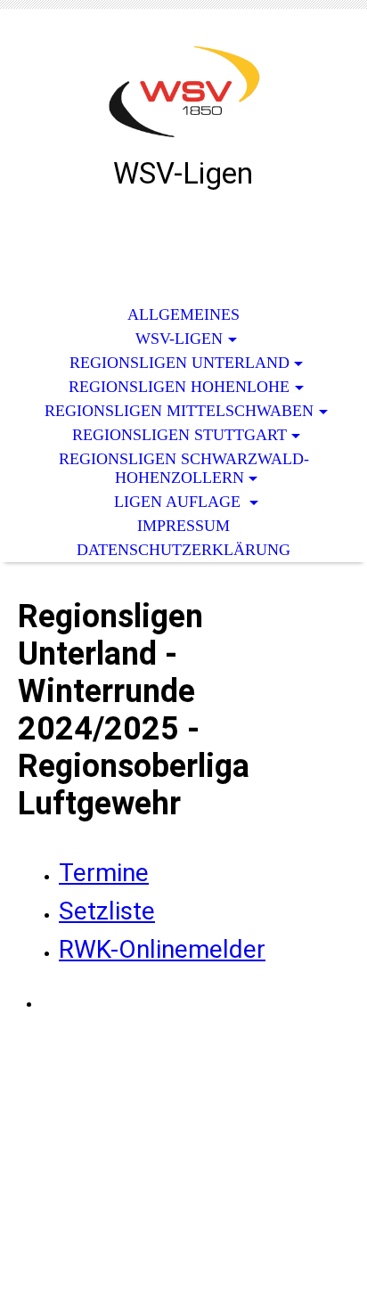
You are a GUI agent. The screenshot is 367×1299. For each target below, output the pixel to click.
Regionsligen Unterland (179, 363)
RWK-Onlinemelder (162, 949)
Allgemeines (183, 314)
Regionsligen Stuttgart (179, 435)
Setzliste (107, 911)
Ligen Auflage (179, 502)
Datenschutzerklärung (183, 550)
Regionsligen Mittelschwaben (179, 411)
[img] (183, 96)
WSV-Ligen (179, 338)
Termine (104, 872)
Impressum (183, 526)
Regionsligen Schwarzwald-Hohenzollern (184, 468)
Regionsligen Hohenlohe (179, 387)
